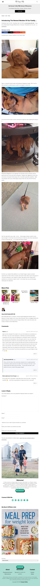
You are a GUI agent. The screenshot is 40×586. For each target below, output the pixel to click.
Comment (4, 396)
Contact (32, 572)
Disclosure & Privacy (7, 572)
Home (3, 15)
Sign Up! (17, 572)
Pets (9, 15)
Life (6, 15)
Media (32, 574)
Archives (4, 558)
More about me (19, 490)
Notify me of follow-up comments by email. (11, 426)
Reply (35, 353)
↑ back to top (20, 567)
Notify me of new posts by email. (9, 430)
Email (3, 418)
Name (3, 413)
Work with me (8, 574)
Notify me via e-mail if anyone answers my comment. (14, 422)
